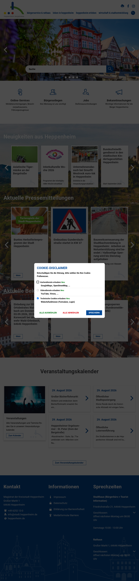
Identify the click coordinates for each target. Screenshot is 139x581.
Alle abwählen (71, 313)
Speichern (94, 313)
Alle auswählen (48, 313)
